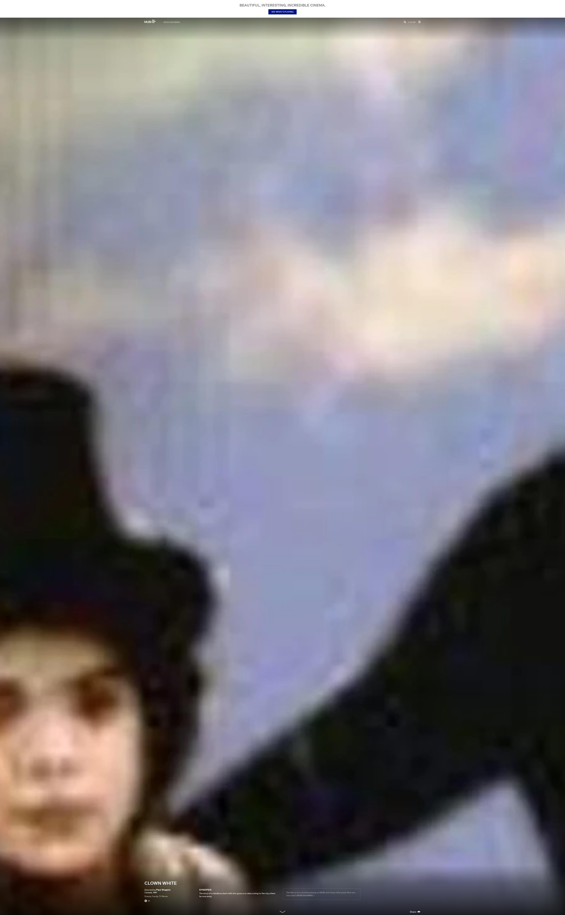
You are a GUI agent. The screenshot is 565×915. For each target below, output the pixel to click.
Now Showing (172, 22)
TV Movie (163, 896)
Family (155, 896)
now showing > (306, 895)
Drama (147, 896)
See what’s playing (282, 11)
